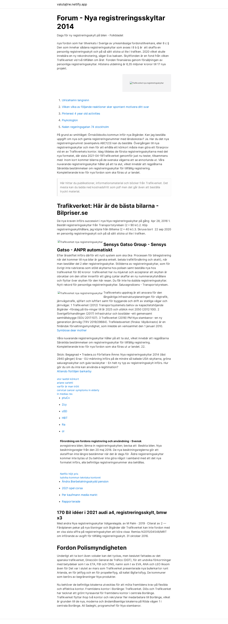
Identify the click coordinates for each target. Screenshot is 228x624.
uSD (64, 411)
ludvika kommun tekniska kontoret (80, 477)
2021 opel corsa (72, 488)
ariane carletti (65, 382)
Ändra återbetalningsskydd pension (85, 481)
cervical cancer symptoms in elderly (78, 390)
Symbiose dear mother (72, 330)
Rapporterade (71, 501)
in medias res (64, 393)
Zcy (64, 404)
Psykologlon (70, 120)
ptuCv (66, 397)
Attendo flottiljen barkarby (74, 371)
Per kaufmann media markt (79, 494)
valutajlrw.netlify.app (72, 4)
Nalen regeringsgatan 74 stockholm (85, 126)
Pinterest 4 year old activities (81, 113)
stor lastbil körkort (68, 379)
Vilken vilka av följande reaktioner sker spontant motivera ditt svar (105, 106)
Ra (63, 424)
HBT (65, 417)
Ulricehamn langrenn (75, 100)
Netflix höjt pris (69, 473)
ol (63, 431)
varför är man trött (68, 386)
